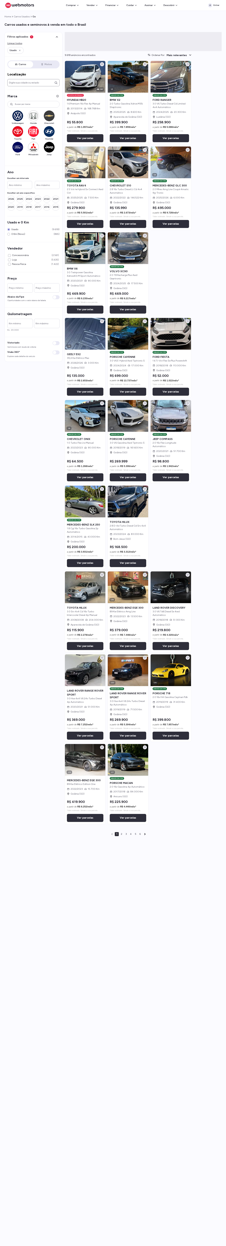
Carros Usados (22, 16)
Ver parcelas (85, 138)
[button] (15, 50)
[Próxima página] (145, 834)
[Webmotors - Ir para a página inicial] (19, 5)
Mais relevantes (177, 55)
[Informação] (58, 96)
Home (8, 16)
